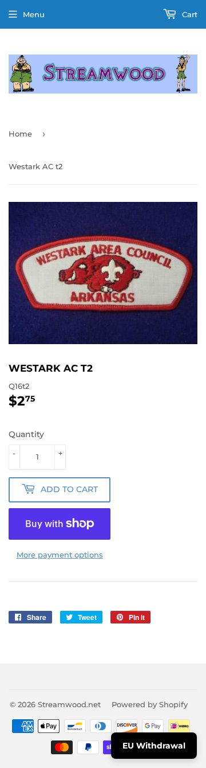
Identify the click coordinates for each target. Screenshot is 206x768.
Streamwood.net (69, 704)
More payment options (60, 554)
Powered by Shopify (150, 704)
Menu (34, 14)
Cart (188, 14)
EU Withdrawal (153, 745)
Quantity (26, 434)
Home (20, 133)
